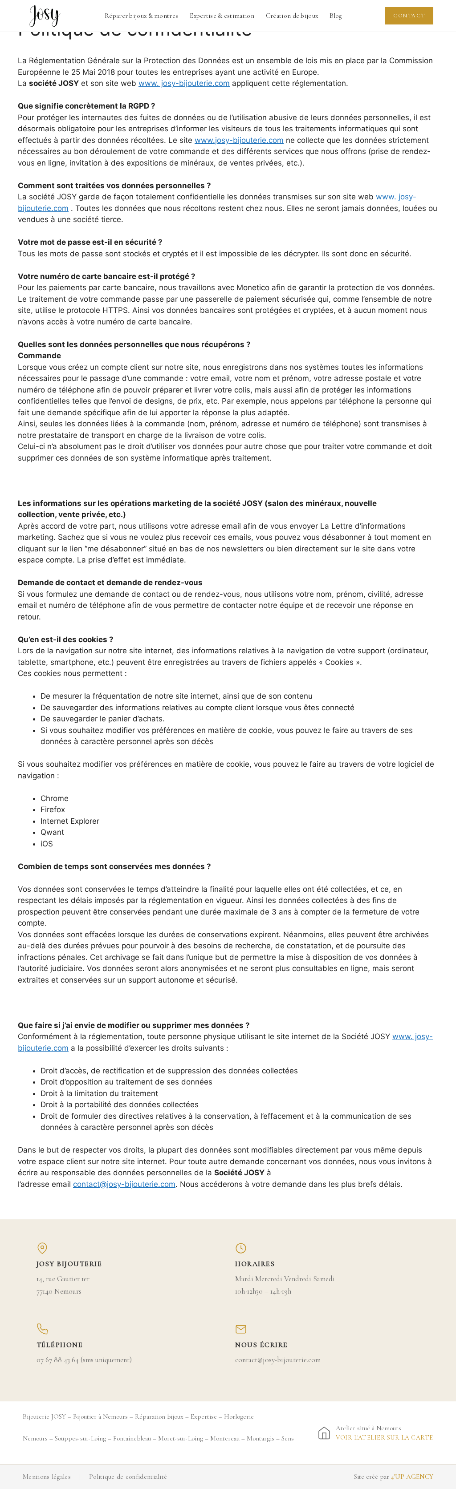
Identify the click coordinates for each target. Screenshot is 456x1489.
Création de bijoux (292, 16)
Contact (409, 15)
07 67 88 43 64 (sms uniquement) (84, 1359)
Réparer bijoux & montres (141, 16)
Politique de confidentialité (128, 1477)
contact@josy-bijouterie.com (124, 1184)
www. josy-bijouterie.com (184, 83)
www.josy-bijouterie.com (239, 140)
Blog (336, 16)
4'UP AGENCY (412, 1477)
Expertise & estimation (222, 16)
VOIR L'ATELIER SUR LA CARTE (384, 1437)
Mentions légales (47, 1477)
